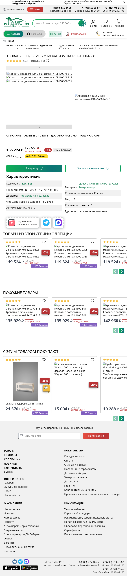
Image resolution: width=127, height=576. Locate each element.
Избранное (106, 25)
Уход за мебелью (74, 509)
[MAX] (58, 222)
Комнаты (36, 33)
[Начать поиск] (81, 23)
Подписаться (96, 435)
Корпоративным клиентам (80, 490)
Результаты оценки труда (19, 547)
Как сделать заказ (74, 456)
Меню (38, 9)
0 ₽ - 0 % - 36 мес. (36, 156)
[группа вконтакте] (14, 561)
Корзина (119, 25)
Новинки (55, 34)
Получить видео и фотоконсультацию (27, 222)
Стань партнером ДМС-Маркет (22, 534)
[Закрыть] (124, 2)
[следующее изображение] (39, 127)
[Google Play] (29, 567)
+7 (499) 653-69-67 (90, 7)
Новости (9, 521)
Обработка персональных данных (84, 526)
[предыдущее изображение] (39, 68)
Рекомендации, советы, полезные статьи (89, 517)
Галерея (9, 482)
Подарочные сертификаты (80, 469)
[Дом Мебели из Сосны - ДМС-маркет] (16, 22)
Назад (10, 40)
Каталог (15, 33)
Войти (93, 25)
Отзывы (8, 538)
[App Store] (11, 567)
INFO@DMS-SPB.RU (55, 562)
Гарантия (69, 485)
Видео (7, 491)
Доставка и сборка (75, 473)
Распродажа (78, 34)
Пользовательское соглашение (83, 534)
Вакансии (9, 542)
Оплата (68, 460)
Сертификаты (72, 530)
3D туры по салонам (16, 486)
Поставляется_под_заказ (34, 195)
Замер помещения (75, 477)
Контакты (9, 551)
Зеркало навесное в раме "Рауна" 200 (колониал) (69, 372)
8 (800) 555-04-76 (62, 7)
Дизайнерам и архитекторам (21, 526)
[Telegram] (46, 222)
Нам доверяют (12, 517)
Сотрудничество (14, 530)
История (9, 513)
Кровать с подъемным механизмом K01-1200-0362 (22, 254)
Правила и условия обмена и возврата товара (92, 494)
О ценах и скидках (75, 464)
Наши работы (12, 495)
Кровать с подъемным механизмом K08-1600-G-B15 (23, 313)
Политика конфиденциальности (83, 521)
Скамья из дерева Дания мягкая (25, 403)
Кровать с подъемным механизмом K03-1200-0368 (71, 254)
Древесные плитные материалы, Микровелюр (98, 185)
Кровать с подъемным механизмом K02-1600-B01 (70, 313)
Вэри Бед (27, 183)
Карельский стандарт (77, 513)
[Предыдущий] (115, 271)
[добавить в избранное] (43, 242)
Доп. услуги (71, 481)
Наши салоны (12, 509)
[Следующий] (121, 271)
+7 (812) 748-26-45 (114, 7)
